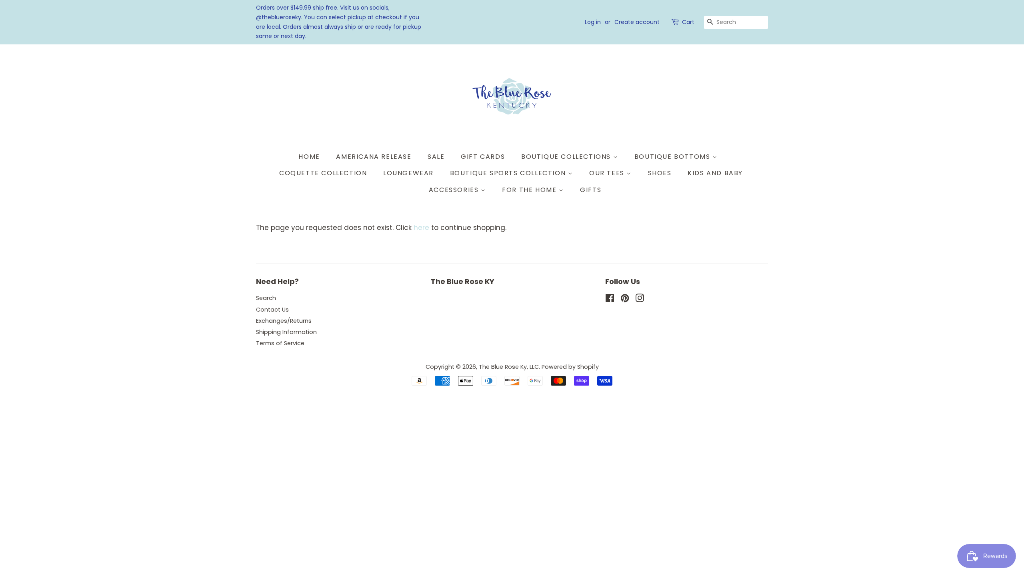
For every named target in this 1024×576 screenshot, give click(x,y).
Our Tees (607, 173)
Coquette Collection (323, 173)
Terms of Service (280, 343)
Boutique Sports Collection (509, 173)
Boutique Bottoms (673, 156)
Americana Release (373, 156)
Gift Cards (483, 156)
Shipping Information (286, 332)
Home (309, 156)
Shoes (660, 173)
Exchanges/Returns (284, 321)
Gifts (590, 189)
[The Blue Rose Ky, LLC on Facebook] (609, 300)
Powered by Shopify (570, 367)
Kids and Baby (715, 173)
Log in (593, 22)
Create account (637, 22)
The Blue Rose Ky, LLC (509, 367)
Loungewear (408, 173)
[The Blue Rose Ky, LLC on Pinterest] (624, 300)
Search (266, 298)
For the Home (530, 189)
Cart (688, 22)
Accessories (455, 189)
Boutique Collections (567, 156)
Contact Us (272, 310)
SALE (436, 156)
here (421, 227)
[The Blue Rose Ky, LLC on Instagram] (639, 300)
